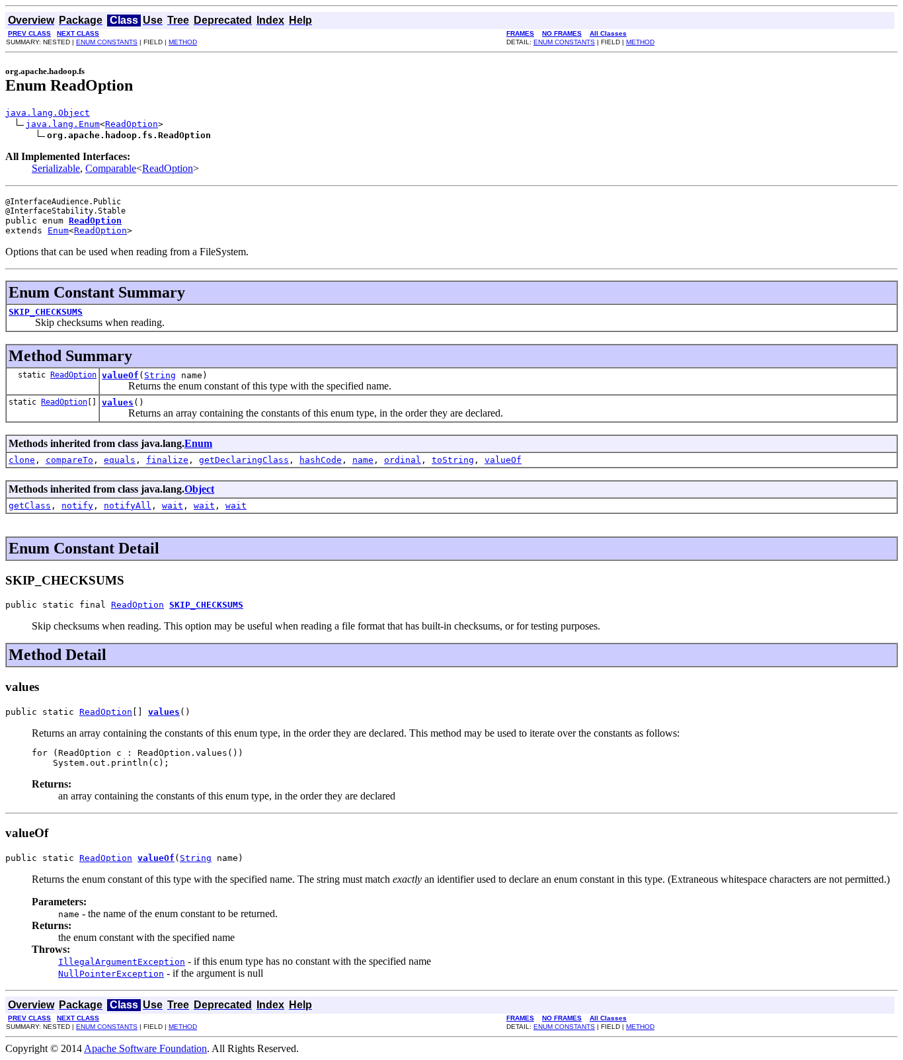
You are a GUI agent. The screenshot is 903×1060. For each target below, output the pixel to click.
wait (172, 505)
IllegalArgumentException (121, 962)
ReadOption (131, 124)
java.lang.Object (47, 113)
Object (199, 489)
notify (77, 505)
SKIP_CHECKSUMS (46, 312)
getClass (30, 505)
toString (453, 460)
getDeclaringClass (244, 460)
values (118, 402)
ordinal (402, 460)
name (362, 460)
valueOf (120, 375)
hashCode (320, 460)
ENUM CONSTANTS (106, 42)
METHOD (183, 42)
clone (22, 460)
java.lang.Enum (63, 124)
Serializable (56, 168)
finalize (167, 460)
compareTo (69, 460)
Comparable (110, 168)
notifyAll (127, 505)
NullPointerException (111, 974)
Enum (58, 230)
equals (120, 460)
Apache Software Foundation (145, 1048)
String (160, 375)
